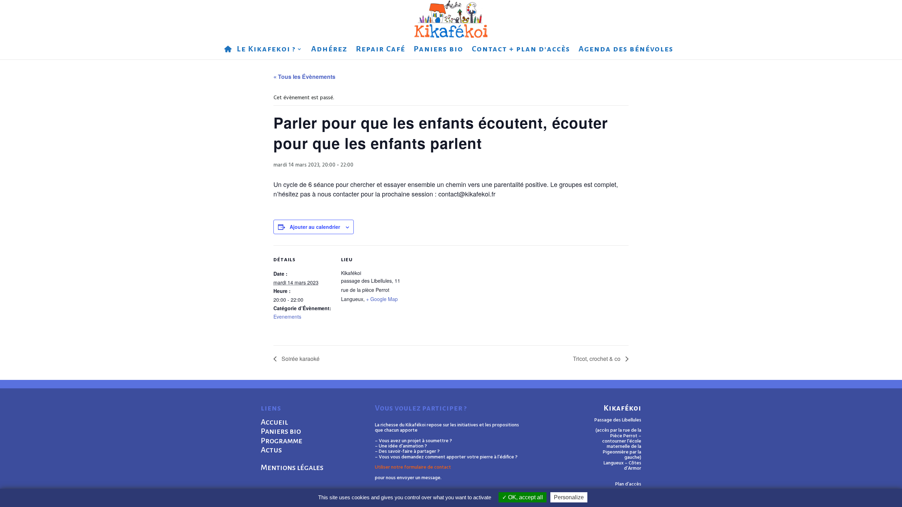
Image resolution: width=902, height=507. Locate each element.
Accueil (274, 422)
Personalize (569, 497)
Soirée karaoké (300, 359)
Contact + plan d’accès (521, 49)
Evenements (287, 316)
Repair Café (380, 49)
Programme (281, 441)
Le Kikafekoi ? (266, 49)
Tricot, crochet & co (597, 359)
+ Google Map (382, 298)
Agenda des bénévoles (626, 49)
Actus (271, 450)
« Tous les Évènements (304, 77)
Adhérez (329, 49)
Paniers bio (438, 49)
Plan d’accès (628, 484)
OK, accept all (525, 497)
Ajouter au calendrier (315, 226)
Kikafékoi (622, 408)
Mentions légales (292, 467)
